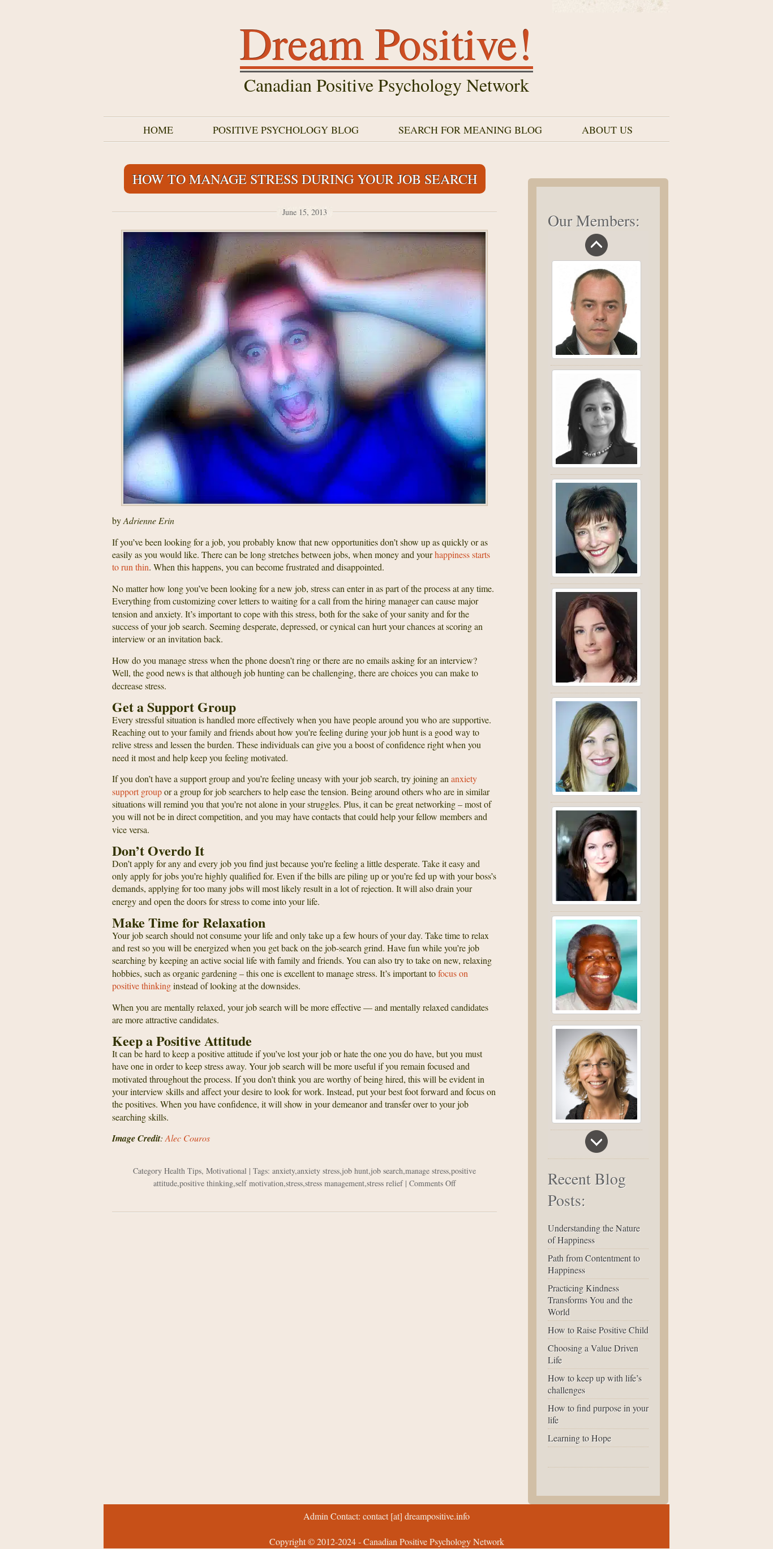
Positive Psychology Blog (286, 129)
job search (387, 1170)
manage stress (427, 1170)
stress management (334, 1183)
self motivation (259, 1183)
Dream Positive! (386, 42)
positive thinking (206, 1183)
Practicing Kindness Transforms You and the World (590, 1300)
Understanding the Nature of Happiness (594, 1234)
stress (294, 1183)
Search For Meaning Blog (470, 129)
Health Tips (182, 1170)
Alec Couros (187, 1138)
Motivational (226, 1170)
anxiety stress (318, 1170)
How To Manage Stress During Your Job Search (304, 179)
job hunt (355, 1170)
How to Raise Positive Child (598, 1330)
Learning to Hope (579, 1438)
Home (158, 129)
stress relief (385, 1183)
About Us (607, 129)
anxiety (283, 1170)
